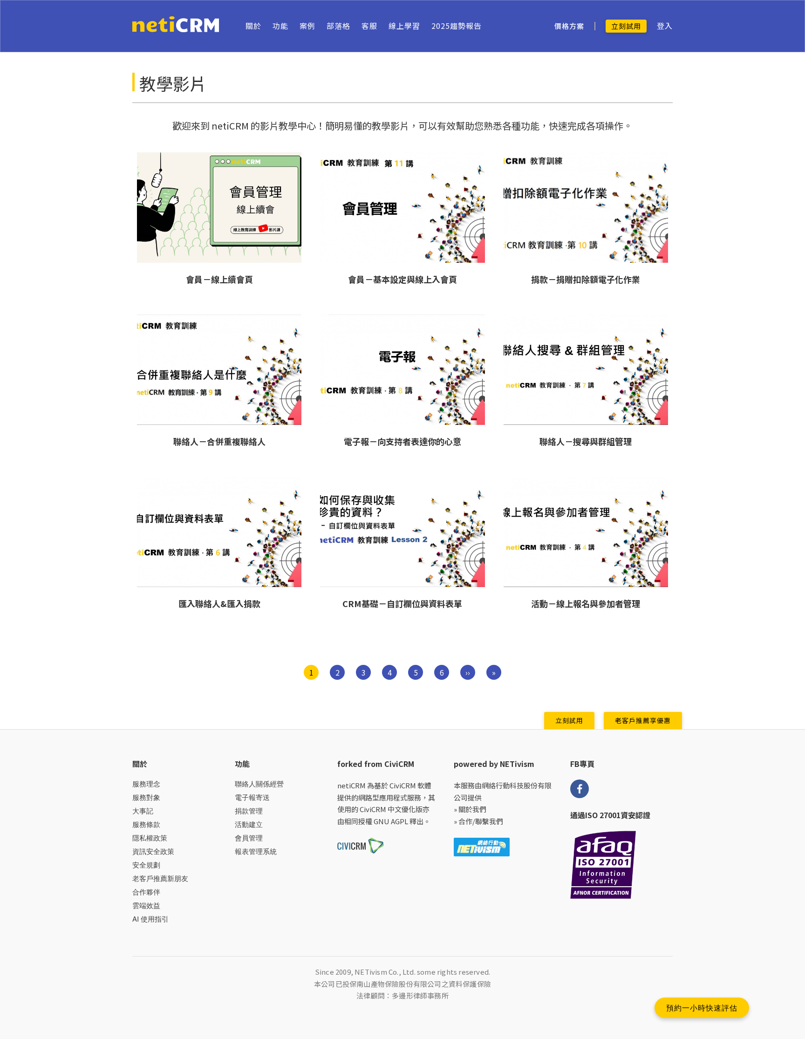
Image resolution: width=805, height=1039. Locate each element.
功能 (280, 25)
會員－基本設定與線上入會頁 (402, 279)
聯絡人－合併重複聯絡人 (219, 441)
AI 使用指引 (150, 919)
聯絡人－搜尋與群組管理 (585, 441)
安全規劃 (146, 865)
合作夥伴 (146, 892)
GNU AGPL (391, 821)
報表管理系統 (256, 851)
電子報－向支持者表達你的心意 (402, 441)
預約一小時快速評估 (701, 1007)
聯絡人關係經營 (259, 783)
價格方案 (569, 26)
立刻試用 (626, 26)
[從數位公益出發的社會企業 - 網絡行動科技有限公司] (482, 846)
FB (579, 788)
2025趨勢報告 (456, 25)
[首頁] (175, 26)
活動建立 (249, 824)
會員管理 (249, 838)
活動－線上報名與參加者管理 (585, 603)
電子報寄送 (252, 797)
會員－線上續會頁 (219, 279)
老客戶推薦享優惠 (643, 720)
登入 (665, 25)
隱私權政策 (149, 838)
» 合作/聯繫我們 (478, 821)
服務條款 (146, 824)
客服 (369, 25)
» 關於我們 (470, 809)
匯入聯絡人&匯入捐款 (219, 603)
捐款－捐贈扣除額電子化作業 (585, 279)
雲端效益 (146, 905)
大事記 (142, 811)
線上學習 (404, 25)
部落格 (338, 25)
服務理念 (146, 783)
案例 (307, 25)
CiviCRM (402, 785)
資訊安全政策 (153, 851)
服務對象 (146, 797)
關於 (253, 25)
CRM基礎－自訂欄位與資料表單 (402, 603)
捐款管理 (249, 811)
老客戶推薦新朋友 (160, 878)
